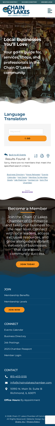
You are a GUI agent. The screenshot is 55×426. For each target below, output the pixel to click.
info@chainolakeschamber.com (31, 382)
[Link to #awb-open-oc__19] (50, 10)
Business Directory (16, 174)
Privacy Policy (33, 421)
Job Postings (20, 180)
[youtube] (32, 405)
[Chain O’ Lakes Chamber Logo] (15, 6)
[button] (17, 155)
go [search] (28, 138)
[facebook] (23, 405)
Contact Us (33, 180)
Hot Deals (22, 177)
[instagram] (27, 405)
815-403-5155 (18, 376)
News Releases (33, 174)
